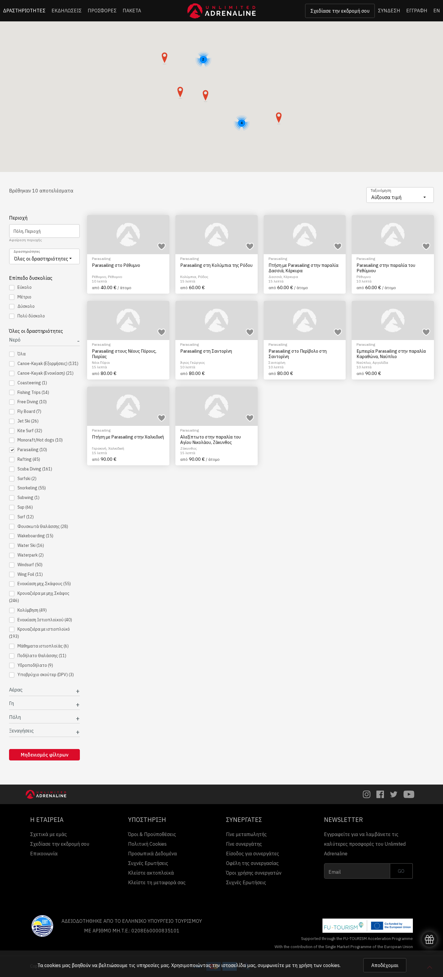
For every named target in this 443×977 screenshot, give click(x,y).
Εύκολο (24, 287)
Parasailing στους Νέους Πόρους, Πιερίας (124, 353)
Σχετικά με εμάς (48, 834)
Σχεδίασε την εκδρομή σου (339, 11)
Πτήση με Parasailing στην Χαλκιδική (128, 437)
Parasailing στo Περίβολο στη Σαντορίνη (298, 353)
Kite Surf (29, 430)
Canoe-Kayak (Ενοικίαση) (45, 373)
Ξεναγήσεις (21, 731)
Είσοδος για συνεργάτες (252, 854)
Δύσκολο (26, 306)
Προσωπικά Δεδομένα (152, 854)
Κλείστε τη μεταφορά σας (157, 882)
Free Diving (32, 401)
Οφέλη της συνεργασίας (252, 863)
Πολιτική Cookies (147, 844)
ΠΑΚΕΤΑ (132, 11)
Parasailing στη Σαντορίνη (206, 351)
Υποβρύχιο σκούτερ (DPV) (45, 674)
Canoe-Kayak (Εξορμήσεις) (47, 363)
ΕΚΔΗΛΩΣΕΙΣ (67, 11)
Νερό (14, 340)
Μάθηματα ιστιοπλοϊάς (43, 646)
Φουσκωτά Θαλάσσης (42, 526)
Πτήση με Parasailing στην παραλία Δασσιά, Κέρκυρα (303, 268)
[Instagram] (366, 794)
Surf (25, 517)
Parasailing (32, 449)
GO (401, 871)
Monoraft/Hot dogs (40, 440)
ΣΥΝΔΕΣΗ (389, 11)
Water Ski (30, 545)
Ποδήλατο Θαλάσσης (41, 655)
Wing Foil (30, 574)
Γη (11, 703)
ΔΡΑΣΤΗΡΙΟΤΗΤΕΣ (24, 11)
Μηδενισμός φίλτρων (44, 755)
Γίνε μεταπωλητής (246, 834)
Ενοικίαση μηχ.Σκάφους (44, 583)
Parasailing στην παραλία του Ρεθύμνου (386, 268)
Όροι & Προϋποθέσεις (152, 834)
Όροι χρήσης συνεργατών (253, 873)
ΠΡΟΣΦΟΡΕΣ (102, 11)
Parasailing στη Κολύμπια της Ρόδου (216, 265)
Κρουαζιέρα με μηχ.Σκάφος (39, 597)
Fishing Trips (33, 392)
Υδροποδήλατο (35, 665)
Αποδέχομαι (384, 965)
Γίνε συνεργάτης (244, 844)
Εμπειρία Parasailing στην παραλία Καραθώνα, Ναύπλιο (391, 353)
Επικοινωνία (44, 854)
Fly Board (29, 411)
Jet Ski (28, 421)
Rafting (28, 459)
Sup (25, 507)
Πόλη (15, 717)
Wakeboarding (35, 535)
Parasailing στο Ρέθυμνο (116, 265)
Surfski (26, 478)
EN (436, 11)
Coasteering (32, 382)
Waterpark (30, 555)
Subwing (28, 497)
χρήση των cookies (319, 965)
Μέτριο (24, 297)
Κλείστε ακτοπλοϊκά (151, 873)
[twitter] (393, 794)
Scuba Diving (34, 469)
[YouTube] (409, 794)
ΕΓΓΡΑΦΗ (416, 11)
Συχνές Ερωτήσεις (148, 863)
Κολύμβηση (32, 610)
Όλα (21, 354)
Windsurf (29, 564)
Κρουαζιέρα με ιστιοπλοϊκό (39, 632)
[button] (279, 118)
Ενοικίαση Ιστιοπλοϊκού (44, 620)
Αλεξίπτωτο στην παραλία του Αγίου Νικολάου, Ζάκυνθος (210, 439)
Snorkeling (31, 488)
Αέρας (16, 690)
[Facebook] (380, 794)
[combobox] (400, 195)
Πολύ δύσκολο (31, 316)
